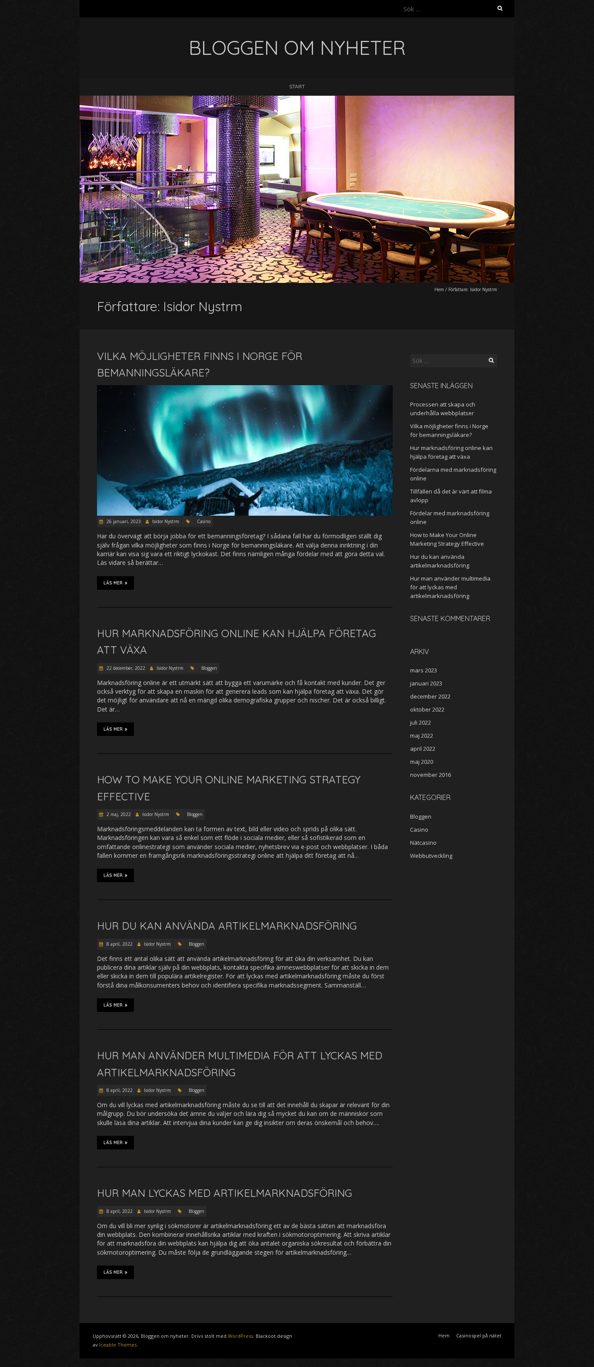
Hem (439, 289)
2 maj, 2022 (118, 814)
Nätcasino (423, 842)
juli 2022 (420, 722)
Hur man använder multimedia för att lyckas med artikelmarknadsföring (450, 587)
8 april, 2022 (119, 944)
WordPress (240, 1336)
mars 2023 (423, 670)
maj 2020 (421, 762)
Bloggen (209, 668)
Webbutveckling (431, 856)
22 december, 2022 (125, 668)
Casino (203, 521)
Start (297, 86)
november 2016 (430, 775)
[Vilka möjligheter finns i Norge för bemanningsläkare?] (245, 389)
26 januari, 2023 (123, 521)
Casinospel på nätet (478, 1335)
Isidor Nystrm (165, 521)
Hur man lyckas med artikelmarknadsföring (224, 1192)
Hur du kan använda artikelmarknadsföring (227, 925)
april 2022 (422, 748)
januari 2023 (426, 683)
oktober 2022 (427, 709)
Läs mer (113, 583)
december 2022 (430, 696)
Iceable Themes (118, 1344)
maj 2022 (421, 735)
